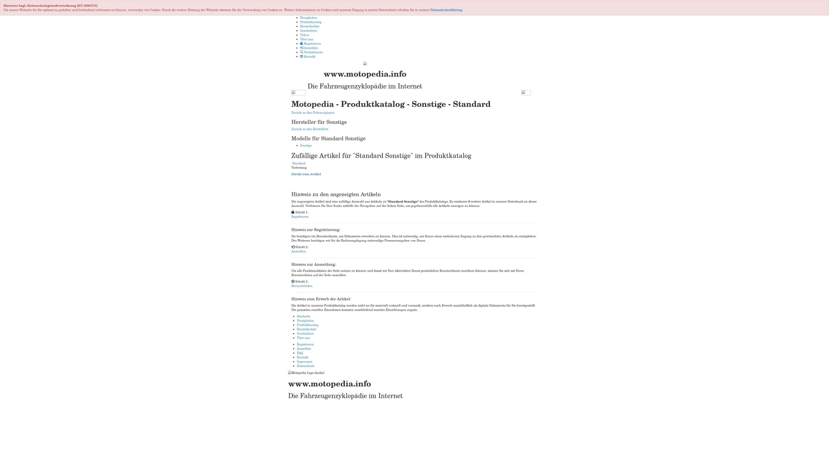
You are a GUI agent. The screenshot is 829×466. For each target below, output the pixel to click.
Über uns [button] (306, 39)
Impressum (304, 361)
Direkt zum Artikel (306, 174)
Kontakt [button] (309, 56)
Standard (298, 163)
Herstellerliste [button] (310, 26)
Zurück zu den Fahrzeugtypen (312, 112)
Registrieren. (300, 216)
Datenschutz (306, 366)
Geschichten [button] (308, 30)
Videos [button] (304, 35)
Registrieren (305, 344)
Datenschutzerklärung (446, 10)
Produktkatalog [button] (311, 22)
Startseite (303, 316)
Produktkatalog (307, 325)
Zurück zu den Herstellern (310, 129)
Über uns (303, 337)
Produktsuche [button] (313, 52)
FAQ (300, 353)
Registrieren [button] (312, 43)
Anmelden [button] (310, 48)
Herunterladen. (302, 285)
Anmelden (304, 348)
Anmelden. (299, 251)
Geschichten (305, 333)
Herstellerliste (306, 329)
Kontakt (302, 357)
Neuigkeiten (305, 320)
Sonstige (306, 145)
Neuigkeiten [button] (308, 17)
